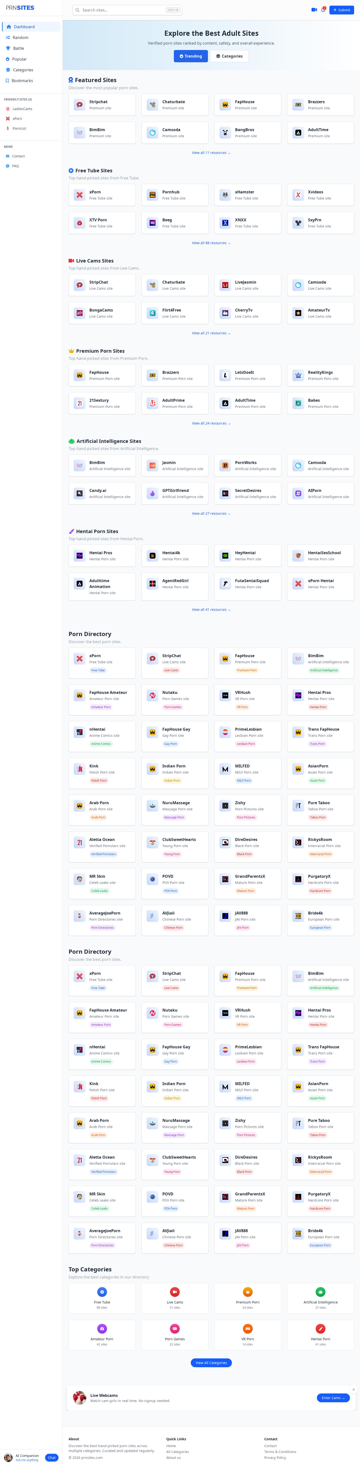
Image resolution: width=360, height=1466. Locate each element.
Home (171, 1445)
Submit (344, 10)
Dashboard (24, 26)
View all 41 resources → (211, 609)
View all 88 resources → (211, 242)
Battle (18, 48)
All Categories (177, 1451)
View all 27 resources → (211, 513)
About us (173, 1457)
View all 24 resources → (211, 423)
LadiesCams (22, 108)
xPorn (17, 118)
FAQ (15, 165)
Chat (52, 1457)
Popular (19, 59)
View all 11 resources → (211, 152)
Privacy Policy (275, 1457)
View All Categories (211, 1362)
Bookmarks (22, 80)
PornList (19, 128)
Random (20, 37)
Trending (193, 56)
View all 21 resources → (211, 333)
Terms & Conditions (280, 1451)
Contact (18, 156)
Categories (23, 70)
